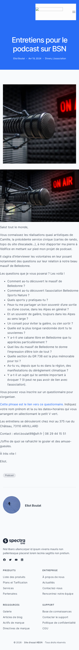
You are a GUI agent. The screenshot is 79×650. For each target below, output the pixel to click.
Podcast (9, 475)
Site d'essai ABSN (33, 642)
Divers (48, 58)
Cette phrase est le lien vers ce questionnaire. (32, 404)
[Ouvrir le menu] (74, 12)
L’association (59, 58)
